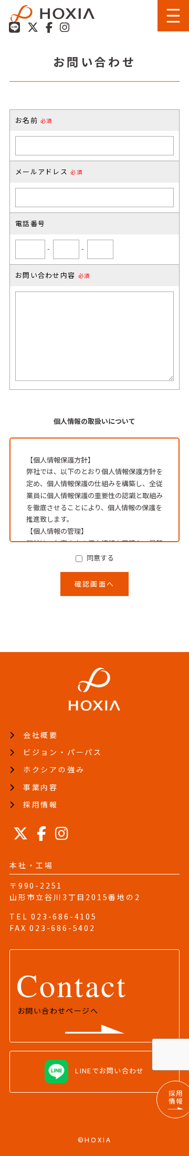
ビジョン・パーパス (62, 752)
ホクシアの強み (54, 769)
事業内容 (40, 787)
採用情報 (40, 804)
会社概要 (40, 734)
